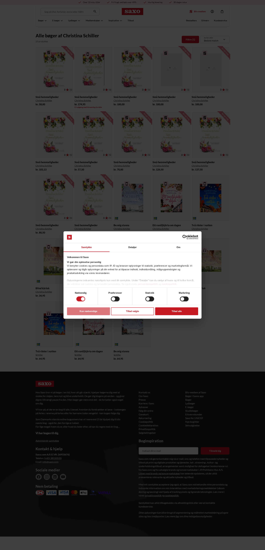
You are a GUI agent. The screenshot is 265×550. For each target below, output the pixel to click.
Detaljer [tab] (132, 247)
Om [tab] (178, 247)
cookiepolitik (169, 284)
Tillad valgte (132, 311)
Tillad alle (177, 311)
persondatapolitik (148, 284)
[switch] (115, 299)
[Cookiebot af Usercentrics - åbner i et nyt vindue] (184, 237)
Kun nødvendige (88, 311)
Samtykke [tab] (86, 247)
